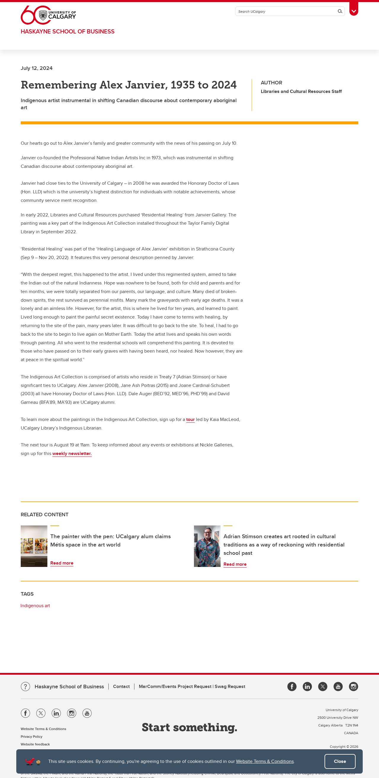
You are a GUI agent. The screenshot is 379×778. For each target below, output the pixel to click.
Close (340, 761)
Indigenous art (35, 605)
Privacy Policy (31, 736)
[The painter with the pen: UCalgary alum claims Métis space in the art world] (34, 546)
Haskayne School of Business (68, 31)
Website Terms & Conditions (265, 761)
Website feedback (35, 744)
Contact (121, 686)
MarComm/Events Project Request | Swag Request (192, 686)
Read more (61, 563)
